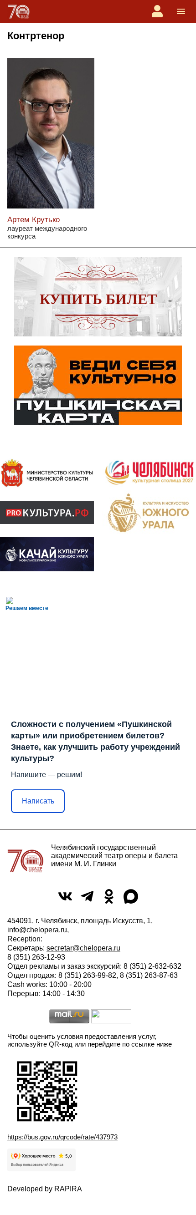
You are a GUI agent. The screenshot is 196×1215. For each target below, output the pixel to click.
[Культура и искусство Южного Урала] (149, 512)
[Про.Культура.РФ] (47, 512)
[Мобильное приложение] (47, 554)
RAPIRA (68, 1189)
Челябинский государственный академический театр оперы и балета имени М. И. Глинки (114, 856)
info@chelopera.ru (37, 930)
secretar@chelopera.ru (83, 948)
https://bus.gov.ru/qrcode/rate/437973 (62, 1137)
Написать (38, 801)
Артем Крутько (33, 219)
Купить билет (98, 299)
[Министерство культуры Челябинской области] (47, 473)
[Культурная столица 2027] (149, 473)
